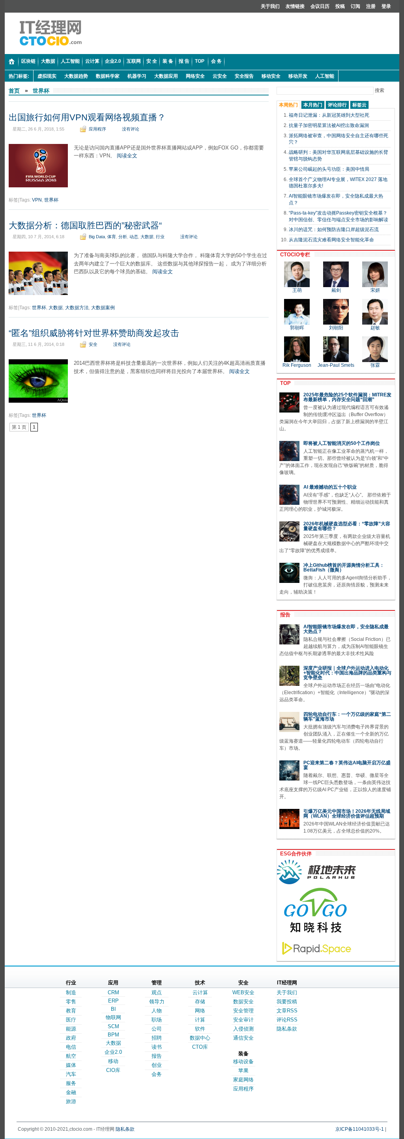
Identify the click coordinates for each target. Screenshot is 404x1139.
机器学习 (136, 76)
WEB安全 (243, 992)
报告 (283, 615)
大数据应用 (166, 76)
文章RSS (287, 1011)
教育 (71, 1011)
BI (113, 1009)
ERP (113, 1001)
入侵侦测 (243, 1029)
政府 (71, 1038)
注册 (371, 6)
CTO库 (200, 1047)
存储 (200, 1002)
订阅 (355, 6)
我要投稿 (287, 1002)
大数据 (146, 236)
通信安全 (243, 1038)
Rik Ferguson (296, 365)
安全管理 (243, 1011)
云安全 (220, 76)
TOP (284, 383)
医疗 (71, 1020)
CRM (113, 992)
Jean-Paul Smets (336, 365)
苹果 (243, 1071)
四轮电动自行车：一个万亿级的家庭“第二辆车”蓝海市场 (347, 716)
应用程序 (97, 129)
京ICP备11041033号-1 (359, 1129)
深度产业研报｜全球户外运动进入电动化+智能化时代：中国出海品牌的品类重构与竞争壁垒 (347, 672)
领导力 (157, 1002)
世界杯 (41, 91)
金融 (71, 1092)
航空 (71, 1056)
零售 (71, 1002)
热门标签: (19, 76)
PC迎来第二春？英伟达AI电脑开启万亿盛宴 (347, 765)
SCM (113, 1026)
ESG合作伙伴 (294, 854)
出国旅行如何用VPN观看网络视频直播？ (87, 117)
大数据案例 (103, 307)
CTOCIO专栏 (293, 255)
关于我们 (270, 6)
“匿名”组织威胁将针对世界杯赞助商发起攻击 (94, 333)
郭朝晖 (297, 327)
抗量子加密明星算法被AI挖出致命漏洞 (329, 125)
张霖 (375, 365)
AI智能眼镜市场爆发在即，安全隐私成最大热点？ (346, 629)
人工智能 (324, 76)
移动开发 (297, 76)
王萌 (297, 290)
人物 (157, 1011)
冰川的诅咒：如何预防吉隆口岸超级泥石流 (334, 229)
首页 (14, 91)
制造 (71, 992)
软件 (200, 1029)
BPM (113, 1035)
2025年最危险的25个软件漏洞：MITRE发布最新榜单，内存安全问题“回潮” (347, 397)
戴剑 (336, 290)
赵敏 (375, 327)
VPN (37, 200)
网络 (200, 1011)
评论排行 (337, 105)
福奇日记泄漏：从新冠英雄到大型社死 (329, 115)
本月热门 (312, 105)
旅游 (71, 1101)
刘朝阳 (336, 327)
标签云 (359, 105)
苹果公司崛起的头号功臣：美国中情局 (329, 169)
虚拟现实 (46, 76)
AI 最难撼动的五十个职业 (330, 487)
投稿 (340, 6)
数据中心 (200, 1038)
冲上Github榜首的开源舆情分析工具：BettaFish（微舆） (343, 567)
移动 (113, 1061)
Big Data (97, 236)
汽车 (71, 1074)
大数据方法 (77, 307)
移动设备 (243, 1061)
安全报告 (244, 76)
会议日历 (319, 6)
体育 (111, 236)
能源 (71, 1029)
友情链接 (295, 6)
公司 (157, 1029)
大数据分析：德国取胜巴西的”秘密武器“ (85, 225)
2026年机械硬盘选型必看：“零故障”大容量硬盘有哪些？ (346, 526)
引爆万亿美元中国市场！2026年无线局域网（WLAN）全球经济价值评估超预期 (346, 814)
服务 (71, 1083)
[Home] (12, 62)
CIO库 (113, 1070)
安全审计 (243, 1020)
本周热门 (288, 105)
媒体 (71, 1065)
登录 (386, 6)
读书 (157, 1047)
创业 (157, 1065)
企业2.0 (113, 1052)
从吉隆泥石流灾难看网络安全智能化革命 (331, 240)
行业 (160, 236)
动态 (133, 236)
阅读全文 (127, 156)
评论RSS (287, 1020)
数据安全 (243, 1002)
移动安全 (271, 76)
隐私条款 (287, 1029)
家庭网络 (243, 1080)
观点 (157, 992)
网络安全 (195, 76)
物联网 (113, 1017)
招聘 (157, 1038)
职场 (157, 1020)
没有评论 (130, 129)
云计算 (200, 992)
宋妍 (375, 290)
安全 (93, 344)
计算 (200, 1020)
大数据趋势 (76, 76)
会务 (157, 1074)
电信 (71, 1047)
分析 (122, 236)
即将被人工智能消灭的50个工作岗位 (341, 443)
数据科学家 (108, 76)
